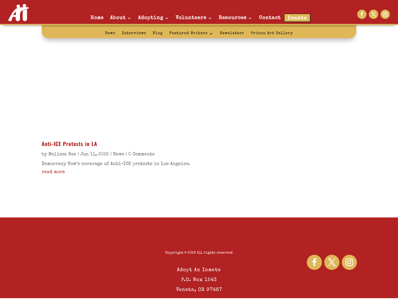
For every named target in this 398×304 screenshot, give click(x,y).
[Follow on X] (373, 14)
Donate (297, 18)
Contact (270, 17)
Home (97, 17)
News (110, 33)
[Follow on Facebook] (362, 14)
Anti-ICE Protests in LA (69, 143)
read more (53, 172)
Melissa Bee (62, 154)
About (118, 17)
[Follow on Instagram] (385, 14)
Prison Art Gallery (272, 33)
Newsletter (232, 33)
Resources (233, 17)
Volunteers (191, 17)
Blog (158, 33)
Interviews (134, 33)
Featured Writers (188, 33)
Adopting (150, 17)
